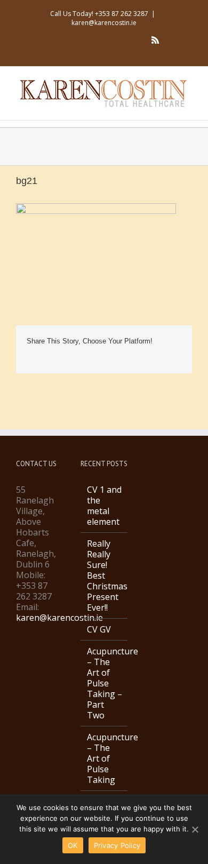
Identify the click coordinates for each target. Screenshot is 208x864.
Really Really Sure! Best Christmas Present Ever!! (105, 575)
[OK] (194, 829)
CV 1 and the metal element (104, 505)
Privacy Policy (117, 845)
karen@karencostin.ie (104, 22)
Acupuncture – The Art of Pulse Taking (105, 758)
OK (73, 845)
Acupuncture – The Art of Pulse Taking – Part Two (105, 683)
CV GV (99, 629)
